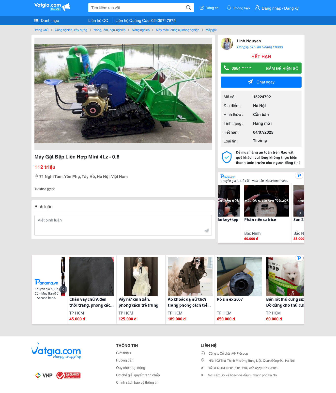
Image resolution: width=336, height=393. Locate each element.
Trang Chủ (41, 29)
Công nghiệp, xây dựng (71, 29)
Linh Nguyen (249, 40)
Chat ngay (266, 81)
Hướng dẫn (125, 360)
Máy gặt (211, 29)
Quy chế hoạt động (130, 367)
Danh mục (49, 20)
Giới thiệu (123, 352)
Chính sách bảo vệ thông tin (137, 382)
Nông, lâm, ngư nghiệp (109, 29)
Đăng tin (212, 7)
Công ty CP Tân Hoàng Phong (260, 46)
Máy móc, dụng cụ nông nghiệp (177, 29)
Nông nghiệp (141, 29)
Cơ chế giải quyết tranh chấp (138, 374)
